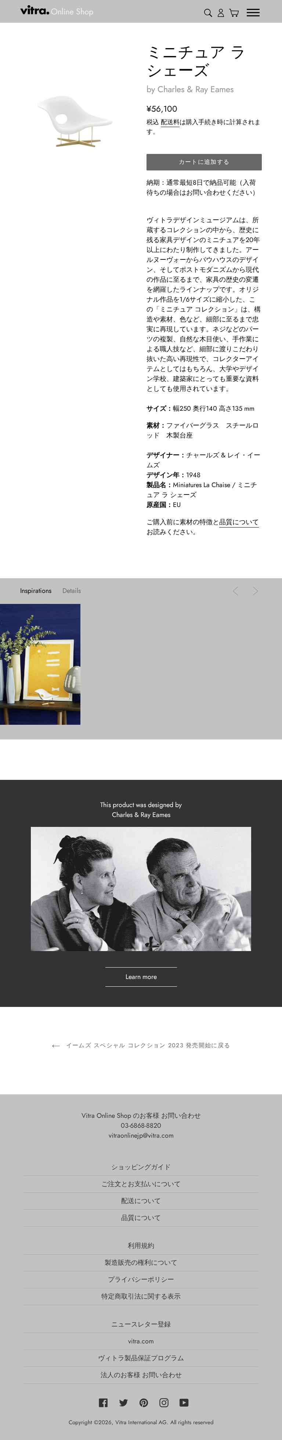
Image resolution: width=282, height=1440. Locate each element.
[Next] (253, 591)
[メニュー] (253, 12)
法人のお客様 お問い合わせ (141, 1375)
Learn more (141, 977)
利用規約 (141, 1245)
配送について (141, 1201)
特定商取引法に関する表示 (141, 1296)
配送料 (170, 122)
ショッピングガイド (141, 1167)
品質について (239, 522)
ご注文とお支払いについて (141, 1184)
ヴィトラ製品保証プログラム (141, 1358)
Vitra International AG (141, 1422)
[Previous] (237, 591)
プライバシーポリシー (141, 1279)
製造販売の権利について (141, 1262)
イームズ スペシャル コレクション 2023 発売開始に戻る (147, 1045)
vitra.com (141, 1341)
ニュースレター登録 (141, 1324)
